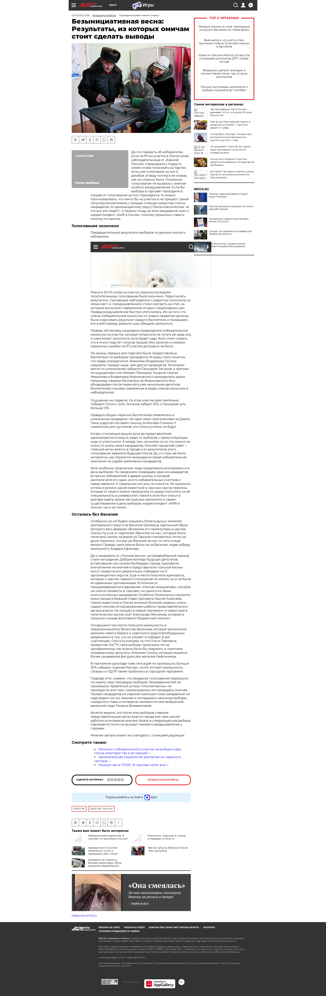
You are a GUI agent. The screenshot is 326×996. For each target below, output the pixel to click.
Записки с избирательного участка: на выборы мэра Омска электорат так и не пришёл (137, 751)
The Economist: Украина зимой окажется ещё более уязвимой (227, 245)
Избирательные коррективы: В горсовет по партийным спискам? (108, 837)
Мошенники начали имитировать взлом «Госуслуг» (229, 220)
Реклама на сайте (109, 927)
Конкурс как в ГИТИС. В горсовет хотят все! (132, 765)
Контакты (209, 927)
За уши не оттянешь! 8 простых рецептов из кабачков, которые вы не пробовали (232, 162)
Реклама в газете (134, 927)
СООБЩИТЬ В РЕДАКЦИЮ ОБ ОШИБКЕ (119, 931)
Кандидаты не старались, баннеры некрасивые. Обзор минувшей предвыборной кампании (105, 864)
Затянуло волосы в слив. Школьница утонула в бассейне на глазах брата (224, 28)
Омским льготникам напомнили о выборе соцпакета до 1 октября (224, 88)
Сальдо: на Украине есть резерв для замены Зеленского (230, 232)
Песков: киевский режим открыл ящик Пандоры (228, 195)
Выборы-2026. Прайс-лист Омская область (174, 927)
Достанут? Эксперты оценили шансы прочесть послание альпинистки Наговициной (232, 174)
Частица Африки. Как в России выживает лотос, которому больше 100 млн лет (231, 112)
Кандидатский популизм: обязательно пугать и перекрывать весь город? (103, 850)
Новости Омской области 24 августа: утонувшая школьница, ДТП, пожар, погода (224, 58)
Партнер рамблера (131, 982)
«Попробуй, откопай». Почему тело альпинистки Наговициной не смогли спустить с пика (231, 137)
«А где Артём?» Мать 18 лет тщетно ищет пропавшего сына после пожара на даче (230, 149)
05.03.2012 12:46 (80, 15)
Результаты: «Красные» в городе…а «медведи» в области (167, 837)
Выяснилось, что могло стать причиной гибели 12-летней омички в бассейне (224, 43)
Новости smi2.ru (84, 915)
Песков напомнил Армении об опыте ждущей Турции (231, 207)
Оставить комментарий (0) (163, 780)
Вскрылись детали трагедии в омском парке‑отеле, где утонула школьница (224, 73)
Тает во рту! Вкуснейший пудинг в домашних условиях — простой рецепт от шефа (230, 124)
